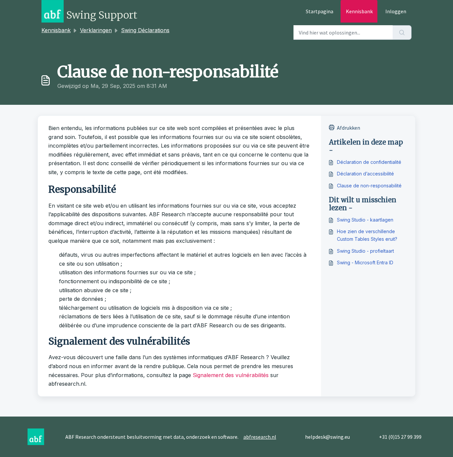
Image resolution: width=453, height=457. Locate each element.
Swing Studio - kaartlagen (365, 220)
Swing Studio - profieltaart (365, 251)
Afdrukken (348, 127)
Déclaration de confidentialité (369, 162)
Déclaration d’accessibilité (365, 173)
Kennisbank (359, 11)
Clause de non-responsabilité (369, 185)
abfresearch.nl (259, 436)
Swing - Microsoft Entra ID (365, 262)
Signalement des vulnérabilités (231, 375)
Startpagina (319, 11)
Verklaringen (96, 30)
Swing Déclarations (145, 30)
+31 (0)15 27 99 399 (400, 436)
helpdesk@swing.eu (327, 436)
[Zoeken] (402, 32)
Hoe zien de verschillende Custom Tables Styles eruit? (367, 235)
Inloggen (395, 11)
